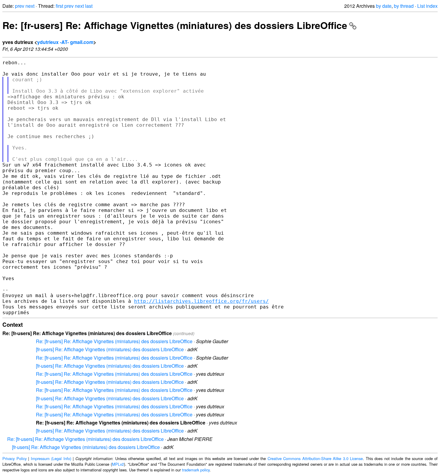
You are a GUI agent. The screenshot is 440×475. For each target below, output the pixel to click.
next (29, 5)
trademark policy (196, 470)
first (59, 5)
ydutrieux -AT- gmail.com (65, 42)
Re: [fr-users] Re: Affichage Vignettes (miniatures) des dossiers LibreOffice (174, 25)
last (88, 5)
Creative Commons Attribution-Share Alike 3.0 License (315, 458)
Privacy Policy (14, 458)
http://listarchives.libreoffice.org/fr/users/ (201, 301)
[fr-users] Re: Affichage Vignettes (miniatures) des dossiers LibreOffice (110, 349)
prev (19, 5)
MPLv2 (118, 464)
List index (427, 5)
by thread (404, 5)
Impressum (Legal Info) (51, 458)
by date (384, 5)
